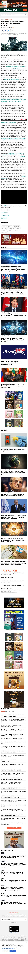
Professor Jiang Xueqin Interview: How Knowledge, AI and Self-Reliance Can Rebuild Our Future (13, 896)
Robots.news (7, 205)
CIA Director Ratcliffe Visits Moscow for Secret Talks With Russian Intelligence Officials (12, 715)
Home (2, 19)
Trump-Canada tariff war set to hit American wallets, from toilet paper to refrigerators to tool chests (13, 787)
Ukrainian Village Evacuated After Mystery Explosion (12, 738)
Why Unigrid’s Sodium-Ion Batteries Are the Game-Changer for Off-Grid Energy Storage (12, 735)
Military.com (4, 218)
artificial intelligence (7, 33)
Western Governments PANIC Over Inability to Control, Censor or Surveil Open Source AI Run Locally (12, 874)
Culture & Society (8, 19)
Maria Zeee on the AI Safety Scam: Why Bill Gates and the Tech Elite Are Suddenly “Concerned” (13, 801)
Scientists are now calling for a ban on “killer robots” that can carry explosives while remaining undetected (13, 101)
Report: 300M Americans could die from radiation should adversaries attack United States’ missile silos (13, 540)
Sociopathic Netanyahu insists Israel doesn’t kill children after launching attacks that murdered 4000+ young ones (13, 517)
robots (9, 34)
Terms (7, 936)
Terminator (17, 34)
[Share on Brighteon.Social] (2, 30)
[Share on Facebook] (5, 30)
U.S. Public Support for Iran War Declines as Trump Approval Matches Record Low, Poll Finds (12, 796)
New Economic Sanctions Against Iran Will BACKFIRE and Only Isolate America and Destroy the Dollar (14, 903)
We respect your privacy (14, 922)
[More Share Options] (11, 30)
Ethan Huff (8, 289)
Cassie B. (8, 312)
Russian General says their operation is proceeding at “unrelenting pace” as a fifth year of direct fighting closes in (13, 720)
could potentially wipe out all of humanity (15, 66)
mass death (24, 33)
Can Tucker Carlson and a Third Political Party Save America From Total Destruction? (13, 881)
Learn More (5, 950)
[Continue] (25, 919)
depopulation (13, 33)
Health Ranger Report (6, 850)
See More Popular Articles (14, 827)
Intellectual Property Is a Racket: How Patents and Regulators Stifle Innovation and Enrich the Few (12, 778)
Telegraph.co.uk (5, 215)
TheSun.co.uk (4, 212)
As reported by (8, 122)
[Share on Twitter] (8, 30)
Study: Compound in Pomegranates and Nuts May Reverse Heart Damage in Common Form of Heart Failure (13, 810)
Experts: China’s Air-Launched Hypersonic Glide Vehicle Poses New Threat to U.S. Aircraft (13, 751)
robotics (5, 34)
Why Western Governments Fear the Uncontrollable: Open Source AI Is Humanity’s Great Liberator (12, 769)
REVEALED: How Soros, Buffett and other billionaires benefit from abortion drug (12, 494)
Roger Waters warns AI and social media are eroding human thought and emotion (12, 726)
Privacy (4, 936)
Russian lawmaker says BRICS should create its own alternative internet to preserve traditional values (13, 386)
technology (12, 34)
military (2, 34)
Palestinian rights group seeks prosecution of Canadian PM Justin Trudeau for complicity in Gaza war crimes (13, 315)
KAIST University (17, 69)
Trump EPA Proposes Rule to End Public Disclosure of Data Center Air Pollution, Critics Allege (12, 774)
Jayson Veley (8, 27)
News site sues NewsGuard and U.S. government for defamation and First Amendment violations (11, 363)
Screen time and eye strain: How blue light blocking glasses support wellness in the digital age (12, 814)
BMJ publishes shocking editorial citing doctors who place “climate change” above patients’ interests (13, 472)
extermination (18, 33)
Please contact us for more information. (8, 592)
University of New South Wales (11, 79)
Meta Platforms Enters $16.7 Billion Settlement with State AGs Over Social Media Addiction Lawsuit (12, 730)
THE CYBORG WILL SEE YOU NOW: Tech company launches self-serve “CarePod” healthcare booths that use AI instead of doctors (12, 339)
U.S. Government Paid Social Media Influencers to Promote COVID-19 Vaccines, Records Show (11, 783)
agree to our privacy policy (8, 948)
